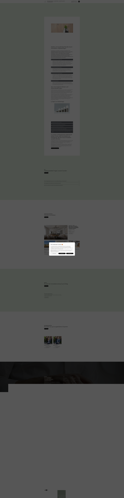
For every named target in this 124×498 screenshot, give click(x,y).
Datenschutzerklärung (54, 250)
